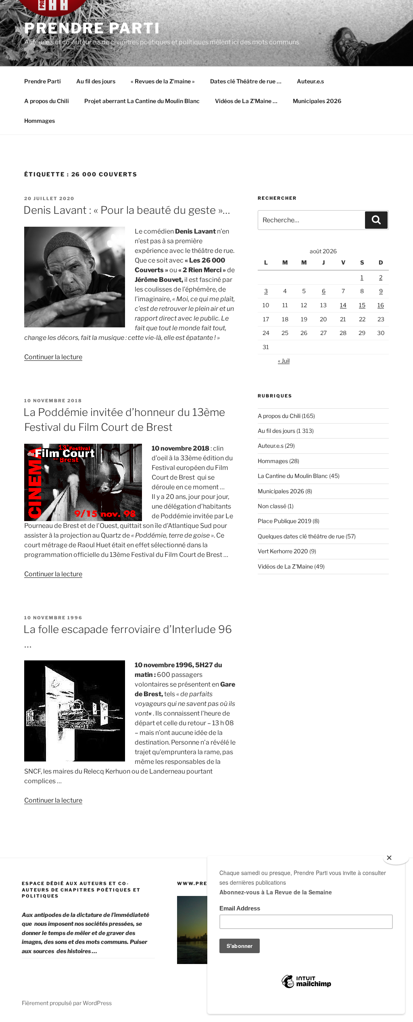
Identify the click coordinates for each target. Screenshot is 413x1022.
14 (343, 305)
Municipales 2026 (317, 100)
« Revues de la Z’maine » (163, 81)
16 (381, 305)
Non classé (272, 506)
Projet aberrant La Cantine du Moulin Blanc (142, 100)
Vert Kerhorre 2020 (283, 551)
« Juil (284, 360)
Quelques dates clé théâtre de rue (301, 536)
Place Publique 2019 (284, 520)
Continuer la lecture (53, 357)
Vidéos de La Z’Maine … (246, 100)
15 (362, 305)
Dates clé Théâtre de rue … (246, 81)
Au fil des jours (95, 81)
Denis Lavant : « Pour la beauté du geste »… (126, 210)
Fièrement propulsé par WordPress (67, 1002)
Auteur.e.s (310, 81)
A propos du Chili (46, 100)
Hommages (39, 120)
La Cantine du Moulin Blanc (293, 475)
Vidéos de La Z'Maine (285, 566)
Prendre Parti (92, 28)
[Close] (396, 858)
